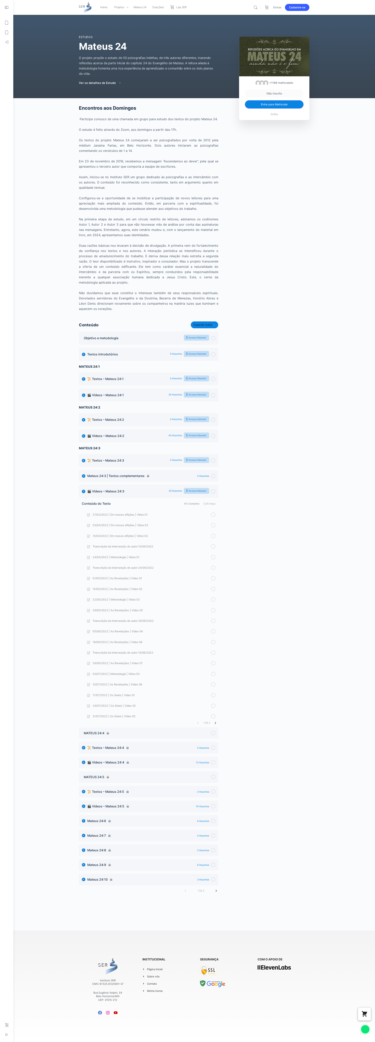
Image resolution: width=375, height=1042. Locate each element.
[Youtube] (116, 1013)
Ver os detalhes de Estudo (98, 83)
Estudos (86, 37)
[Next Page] (215, 723)
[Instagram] (108, 1013)
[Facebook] (100, 1013)
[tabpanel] (148, 208)
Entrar (277, 7)
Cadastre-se (297, 7)
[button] (364, 1014)
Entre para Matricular (274, 104)
